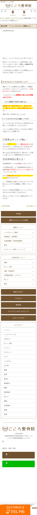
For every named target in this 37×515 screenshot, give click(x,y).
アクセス (18, 298)
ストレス (7, 348)
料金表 (18, 305)
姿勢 (5, 374)
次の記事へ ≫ (31, 206)
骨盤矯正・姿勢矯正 (11, 236)
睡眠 (5, 388)
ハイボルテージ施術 (11, 232)
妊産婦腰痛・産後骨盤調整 (13, 241)
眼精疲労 (7, 383)
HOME (18, 214)
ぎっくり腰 (8, 267)
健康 (5, 370)
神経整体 (7, 392)
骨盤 (5, 414)
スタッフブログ (18, 318)
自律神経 (7, 405)
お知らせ (7, 339)
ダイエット (8, 352)
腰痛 (5, 262)
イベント (7, 330)
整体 (5, 245)
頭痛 (5, 410)
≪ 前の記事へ (5, 206)
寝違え (6, 379)
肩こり (6, 279)
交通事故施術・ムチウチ (12, 275)
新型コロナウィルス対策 (18, 220)
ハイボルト (8, 361)
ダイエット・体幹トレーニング (14, 249)
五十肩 (6, 365)
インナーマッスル (10, 334)
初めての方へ (18, 292)
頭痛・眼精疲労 (9, 271)
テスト (6, 356)
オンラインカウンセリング (18, 311)
